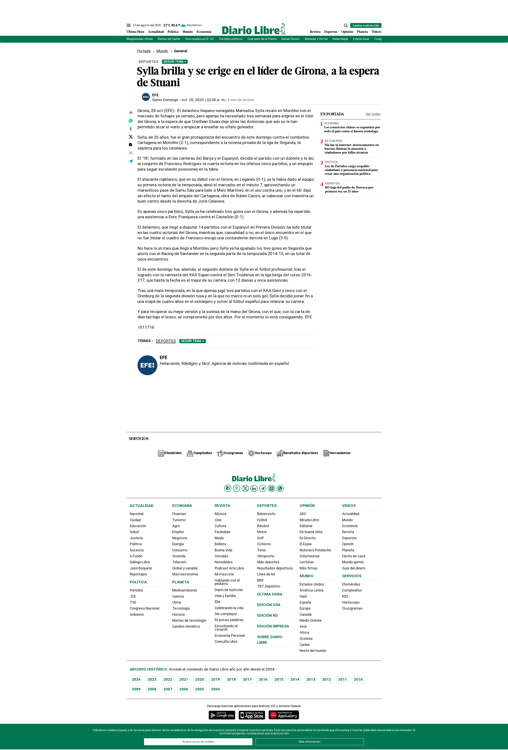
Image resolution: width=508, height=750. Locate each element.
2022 (168, 679)
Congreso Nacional (144, 608)
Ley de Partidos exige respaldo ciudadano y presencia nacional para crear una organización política (351, 170)
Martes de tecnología (189, 620)
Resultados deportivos (275, 568)
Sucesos (137, 550)
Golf (260, 538)
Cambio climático (186, 626)
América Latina (311, 590)
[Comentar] (131, 145)
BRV (260, 580)
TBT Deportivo (268, 586)
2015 (279, 679)
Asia (303, 626)
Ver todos (373, 114)
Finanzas (179, 514)
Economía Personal (230, 636)
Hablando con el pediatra (227, 582)
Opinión (347, 32)
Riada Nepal (340, 39)
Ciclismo (264, 544)
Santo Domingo (165, 100)
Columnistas (310, 556)
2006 (183, 689)
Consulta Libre (226, 642)
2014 (295, 679)
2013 (310, 679)
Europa (305, 608)
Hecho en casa (354, 556)
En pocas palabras (229, 620)
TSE (133, 602)
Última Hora (135, 32)
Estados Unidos (312, 584)
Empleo (178, 532)
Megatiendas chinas (140, 39)
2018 (231, 679)
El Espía (306, 544)
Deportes (330, 32)
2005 (199, 689)
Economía (204, 32)
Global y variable (185, 568)
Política (173, 32)
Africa (304, 633)
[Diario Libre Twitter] (245, 488)
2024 (136, 679)
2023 (152, 679)
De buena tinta (311, 532)
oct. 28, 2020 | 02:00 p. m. (203, 100)
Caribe (305, 645)
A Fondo (136, 556)
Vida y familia (225, 596)
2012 (326, 679)
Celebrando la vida (229, 608)
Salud (134, 532)
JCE (133, 596)
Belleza (220, 544)
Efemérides (351, 584)
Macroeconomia (185, 574)
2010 (358, 679)
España (305, 602)
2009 (136, 689)
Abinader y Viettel (316, 39)
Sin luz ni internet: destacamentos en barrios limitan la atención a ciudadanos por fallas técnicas (352, 149)
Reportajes (138, 574)
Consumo (179, 550)
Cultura (220, 526)
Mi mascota (224, 574)
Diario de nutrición (229, 590)
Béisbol (263, 526)
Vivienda (179, 556)
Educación (138, 526)
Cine (218, 520)
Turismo (179, 520)
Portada (143, 51)
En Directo (308, 538)
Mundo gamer (353, 562)
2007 (168, 689)
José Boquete (141, 568)
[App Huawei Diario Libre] (284, 714)
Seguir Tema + (175, 61)
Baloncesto (266, 514)
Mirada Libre (309, 520)
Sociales (221, 556)
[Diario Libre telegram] (262, 488)
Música (220, 514)
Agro (176, 526)
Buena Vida (223, 550)
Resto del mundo (313, 651)
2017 (247, 679)
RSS (345, 596)
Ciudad (135, 520)
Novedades (224, 562)
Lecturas (307, 562)
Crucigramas (352, 608)
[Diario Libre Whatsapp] (280, 488)
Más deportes (268, 562)
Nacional (136, 514)
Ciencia (178, 596)
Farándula (222, 532)
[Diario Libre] (254, 28)
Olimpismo (265, 556)
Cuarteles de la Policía (262, 39)
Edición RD (267, 615)
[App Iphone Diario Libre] (252, 714)
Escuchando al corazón (226, 628)
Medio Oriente (311, 620)
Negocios (179, 538)
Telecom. (179, 562)
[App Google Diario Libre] (222, 714)
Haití (303, 596)
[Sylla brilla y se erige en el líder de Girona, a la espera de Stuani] (131, 121)
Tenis (261, 550)
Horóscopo (351, 602)
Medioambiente (184, 590)
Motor (262, 532)
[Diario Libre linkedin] (254, 488)
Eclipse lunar (361, 39)
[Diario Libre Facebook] (227, 488)
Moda (219, 538)
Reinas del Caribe (169, 39)
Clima (176, 602)
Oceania (306, 639)
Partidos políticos (231, 39)
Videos (376, 32)
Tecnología (181, 608)
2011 (342, 679)
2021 (183, 679)
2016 (263, 679)
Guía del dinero (353, 568)
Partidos (136, 590)
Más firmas (309, 568)
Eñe (217, 602)
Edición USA (268, 604)
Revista (315, 32)
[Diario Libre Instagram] (236, 488)
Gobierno (137, 615)
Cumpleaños (352, 590)
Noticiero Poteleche (315, 550)
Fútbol (262, 520)
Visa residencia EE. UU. (199, 39)
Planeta (362, 32)
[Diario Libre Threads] (271, 488)
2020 (199, 679)
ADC (303, 514)
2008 (152, 689)
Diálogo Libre (140, 562)
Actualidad (156, 32)
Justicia (136, 538)
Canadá (306, 615)
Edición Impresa (273, 626)
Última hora (269, 594)
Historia (178, 615)
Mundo (188, 32)
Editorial (306, 526)
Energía (178, 544)
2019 (215, 679)
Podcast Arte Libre (229, 568)
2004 (215, 689)
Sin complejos (226, 614)
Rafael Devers (291, 39)
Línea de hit (266, 574)
